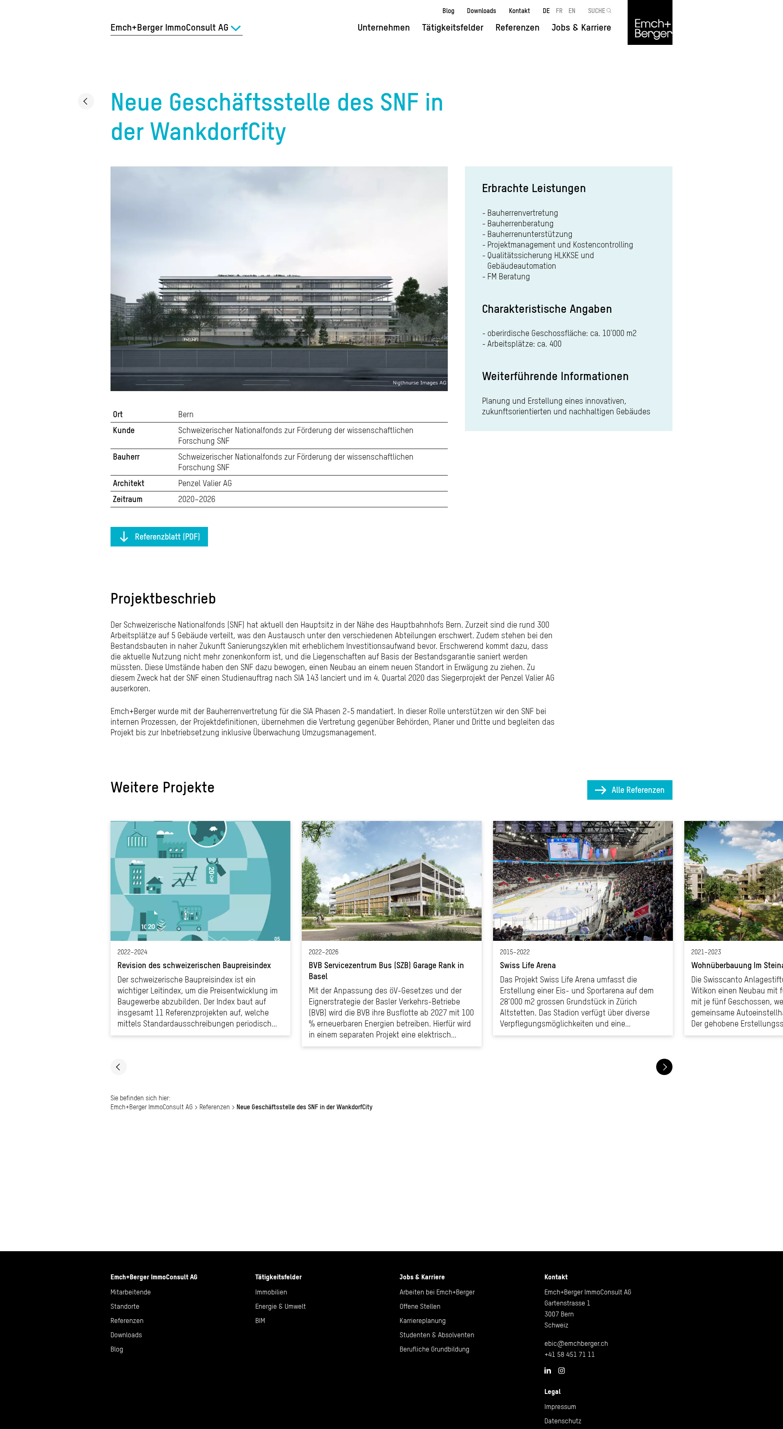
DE (546, 10)
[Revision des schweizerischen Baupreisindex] (200, 928)
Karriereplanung (423, 1320)
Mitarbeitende (131, 1292)
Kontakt (519, 10)
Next (664, 1067)
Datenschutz (563, 1421)
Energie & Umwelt (280, 1306)
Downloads (481, 10)
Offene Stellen (420, 1306)
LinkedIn (547, 1370)
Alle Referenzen (638, 789)
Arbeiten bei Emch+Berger (437, 1292)
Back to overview (86, 101)
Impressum (560, 1406)
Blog (448, 10)
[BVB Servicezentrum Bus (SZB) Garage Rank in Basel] (392, 933)
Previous (119, 1067)
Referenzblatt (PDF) (167, 536)
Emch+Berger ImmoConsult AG (152, 1106)
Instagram (561, 1370)
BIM (260, 1320)
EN (571, 10)
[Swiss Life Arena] (583, 928)
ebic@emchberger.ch (576, 1343)
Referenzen (517, 27)
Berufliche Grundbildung (434, 1349)
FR (559, 10)
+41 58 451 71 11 (569, 1354)
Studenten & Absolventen (437, 1335)
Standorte (125, 1306)
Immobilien (271, 1292)
